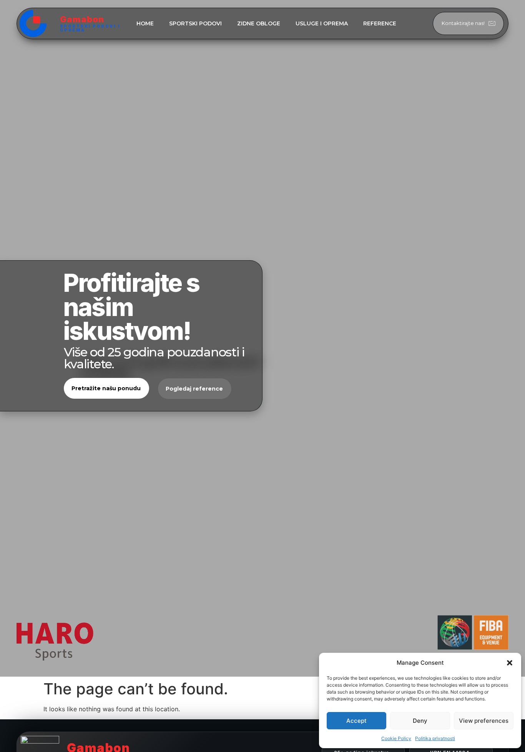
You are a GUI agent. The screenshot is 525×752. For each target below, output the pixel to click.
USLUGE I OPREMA (322, 23)
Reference (379, 23)
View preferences (483, 720)
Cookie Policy (396, 738)
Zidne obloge (258, 23)
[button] (509, 663)
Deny (420, 720)
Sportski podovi (195, 23)
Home (145, 23)
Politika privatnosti (435, 738)
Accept (356, 720)
